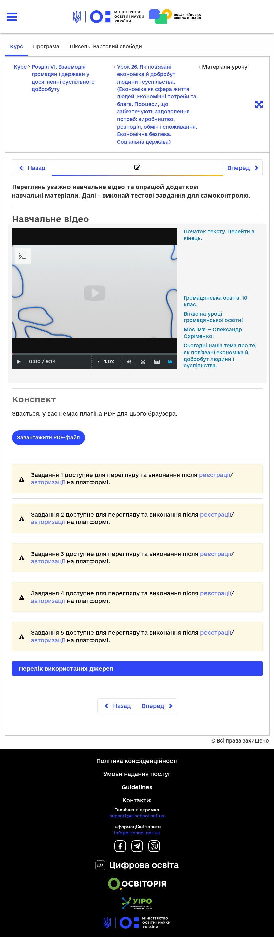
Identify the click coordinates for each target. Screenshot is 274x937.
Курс (16, 46)
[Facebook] (120, 850)
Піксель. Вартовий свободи (106, 46)
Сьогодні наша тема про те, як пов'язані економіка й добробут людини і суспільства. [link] (220, 355)
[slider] (12, 354)
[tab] (137, 168)
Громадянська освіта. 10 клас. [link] (215, 301)
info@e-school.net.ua (137, 832)
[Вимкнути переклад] (170, 362)
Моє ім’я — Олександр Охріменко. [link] (213, 333)
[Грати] (19, 362)
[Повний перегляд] (143, 362)
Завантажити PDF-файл (48, 437)
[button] (12, 17)
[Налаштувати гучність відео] (129, 362)
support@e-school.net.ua (137, 815)
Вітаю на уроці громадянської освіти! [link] (213, 317)
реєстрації (214, 475)
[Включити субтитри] (157, 362)
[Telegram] (137, 850)
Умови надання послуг (137, 774)
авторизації (48, 482)
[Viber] (154, 850)
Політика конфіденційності (137, 761)
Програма (46, 46)
